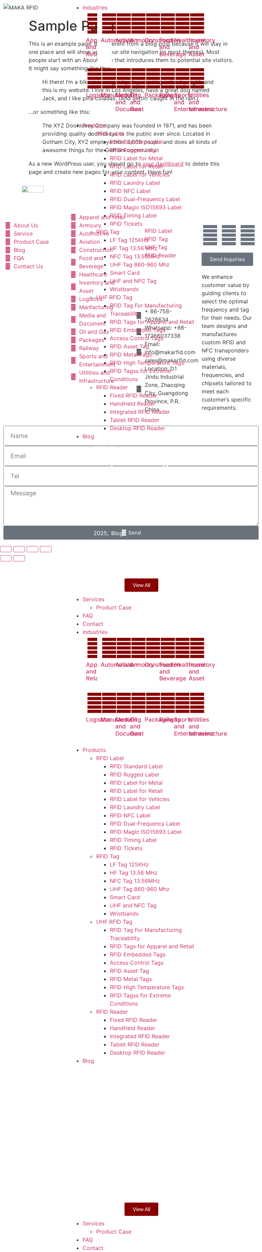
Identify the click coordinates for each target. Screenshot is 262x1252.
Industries (95, 632)
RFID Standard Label (136, 766)
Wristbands (124, 913)
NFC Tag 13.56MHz (135, 880)
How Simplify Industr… (127, 553)
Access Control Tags (136, 962)
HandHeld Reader (132, 1028)
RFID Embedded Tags (137, 954)
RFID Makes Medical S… (123, 510)
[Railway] (167, 78)
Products (94, 749)
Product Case (113, 1231)
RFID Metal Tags (131, 979)
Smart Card (125, 897)
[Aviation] (123, 23)
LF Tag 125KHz (129, 864)
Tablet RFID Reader (134, 1044)
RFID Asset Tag (129, 970)
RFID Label (110, 758)
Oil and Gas (135, 102)
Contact (93, 1248)
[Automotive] (109, 23)
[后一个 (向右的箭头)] (19, 558)
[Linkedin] (228, 235)
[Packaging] (153, 78)
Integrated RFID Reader (140, 1036)
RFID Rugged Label (134, 774)
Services (93, 1223)
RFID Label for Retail (136, 790)
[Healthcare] (182, 23)
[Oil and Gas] (138, 78)
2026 (101, 447)
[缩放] (6, 549)
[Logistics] (94, 78)
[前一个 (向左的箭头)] (6, 558)
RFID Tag (107, 856)
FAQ (88, 1239)
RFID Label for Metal (136, 782)
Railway (170, 95)
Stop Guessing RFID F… (144, 467)
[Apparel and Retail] (94, 23)
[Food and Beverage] (167, 23)
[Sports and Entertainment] (182, 78)
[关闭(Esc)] (46, 549)
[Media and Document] (123, 78)
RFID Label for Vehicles (140, 799)
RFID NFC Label (130, 815)
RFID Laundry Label (135, 807)
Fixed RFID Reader (133, 1019)
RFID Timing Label (133, 839)
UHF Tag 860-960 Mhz (140, 889)
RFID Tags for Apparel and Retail (152, 946)
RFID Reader (112, 1011)
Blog (116, 447)
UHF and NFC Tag (133, 905)
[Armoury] (138, 23)
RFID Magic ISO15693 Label (145, 831)
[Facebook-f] (210, 235)
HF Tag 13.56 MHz (134, 872)
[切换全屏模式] (19, 549)
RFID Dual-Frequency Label (145, 823)
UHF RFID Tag (114, 921)
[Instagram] (247, 235)
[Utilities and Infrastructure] (197, 78)
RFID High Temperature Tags (147, 987)
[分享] (32, 549)
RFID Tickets (126, 848)
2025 (101, 490)
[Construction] (153, 23)
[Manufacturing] (109, 78)
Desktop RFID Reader (137, 1052)
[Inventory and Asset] (197, 23)
